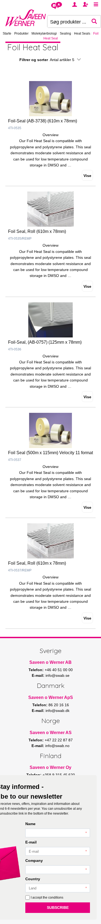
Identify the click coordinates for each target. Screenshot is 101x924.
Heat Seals (82, 33)
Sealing (65, 33)
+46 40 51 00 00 (59, 670)
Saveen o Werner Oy (50, 767)
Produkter (21, 33)
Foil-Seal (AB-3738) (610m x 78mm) (42, 121)
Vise (87, 175)
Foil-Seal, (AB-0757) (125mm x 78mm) (45, 342)
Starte (7, 33)
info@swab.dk (57, 710)
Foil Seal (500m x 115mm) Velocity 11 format (50, 452)
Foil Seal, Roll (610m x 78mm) (37, 231)
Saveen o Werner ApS (50, 697)
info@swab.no (57, 746)
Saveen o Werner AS (51, 732)
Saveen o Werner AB (50, 662)
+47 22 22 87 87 (59, 740)
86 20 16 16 (58, 705)
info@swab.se (57, 675)
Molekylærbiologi (44, 33)
